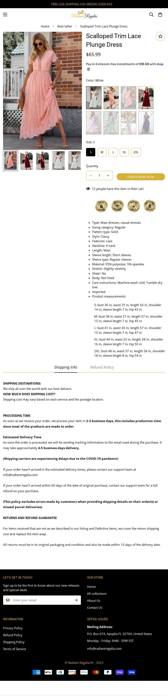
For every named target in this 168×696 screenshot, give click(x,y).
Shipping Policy (14, 642)
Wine (146, 97)
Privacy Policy (13, 628)
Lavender (93, 122)
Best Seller (64, 26)
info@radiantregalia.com (20, 475)
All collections (97, 594)
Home (45, 26)
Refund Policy (12, 635)
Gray (128, 122)
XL (124, 152)
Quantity (92, 166)
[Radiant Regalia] (84, 14)
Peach (111, 97)
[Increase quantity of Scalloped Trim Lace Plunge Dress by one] (107, 175)
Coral (128, 97)
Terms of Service (14, 649)
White (93, 97)
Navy (146, 122)
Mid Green (111, 122)
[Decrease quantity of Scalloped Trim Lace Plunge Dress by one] (90, 175)
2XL (136, 152)
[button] (160, 14)
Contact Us (94, 607)
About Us (93, 600)
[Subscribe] (76, 600)
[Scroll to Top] (160, 673)
